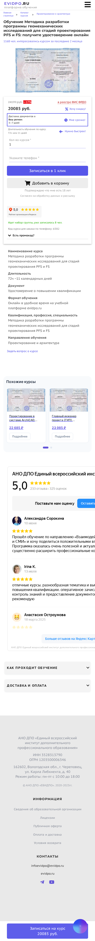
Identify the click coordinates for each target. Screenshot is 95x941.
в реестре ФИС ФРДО (72, 102)
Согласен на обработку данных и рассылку (47, 195)
